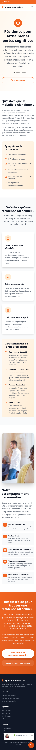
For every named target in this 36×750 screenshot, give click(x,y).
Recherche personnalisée (10, 698)
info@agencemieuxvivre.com (11, 731)
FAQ (3, 719)
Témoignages (6, 716)
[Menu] (32, 7)
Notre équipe (6, 710)
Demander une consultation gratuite (18, 653)
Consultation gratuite (9, 695)
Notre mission (6, 713)
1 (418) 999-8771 (7, 728)
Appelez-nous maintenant (18, 663)
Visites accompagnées (9, 701)
